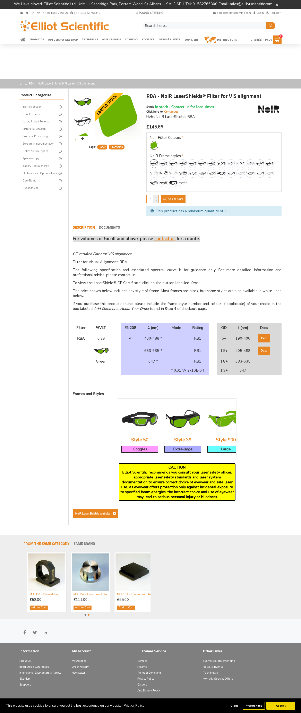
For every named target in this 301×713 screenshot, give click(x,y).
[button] (83, 94)
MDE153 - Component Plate (57, 594)
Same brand (84, 543)
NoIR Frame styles (165, 155)
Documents (109, 227)
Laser (102, 147)
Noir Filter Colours (165, 137)
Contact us (171, 112)
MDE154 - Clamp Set (97, 594)
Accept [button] (281, 705)
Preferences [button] (254, 705)
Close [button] (235, 705)
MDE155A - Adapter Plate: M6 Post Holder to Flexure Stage (144, 594)
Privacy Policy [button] (134, 705)
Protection (117, 147)
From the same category (46, 543)
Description (84, 227)
